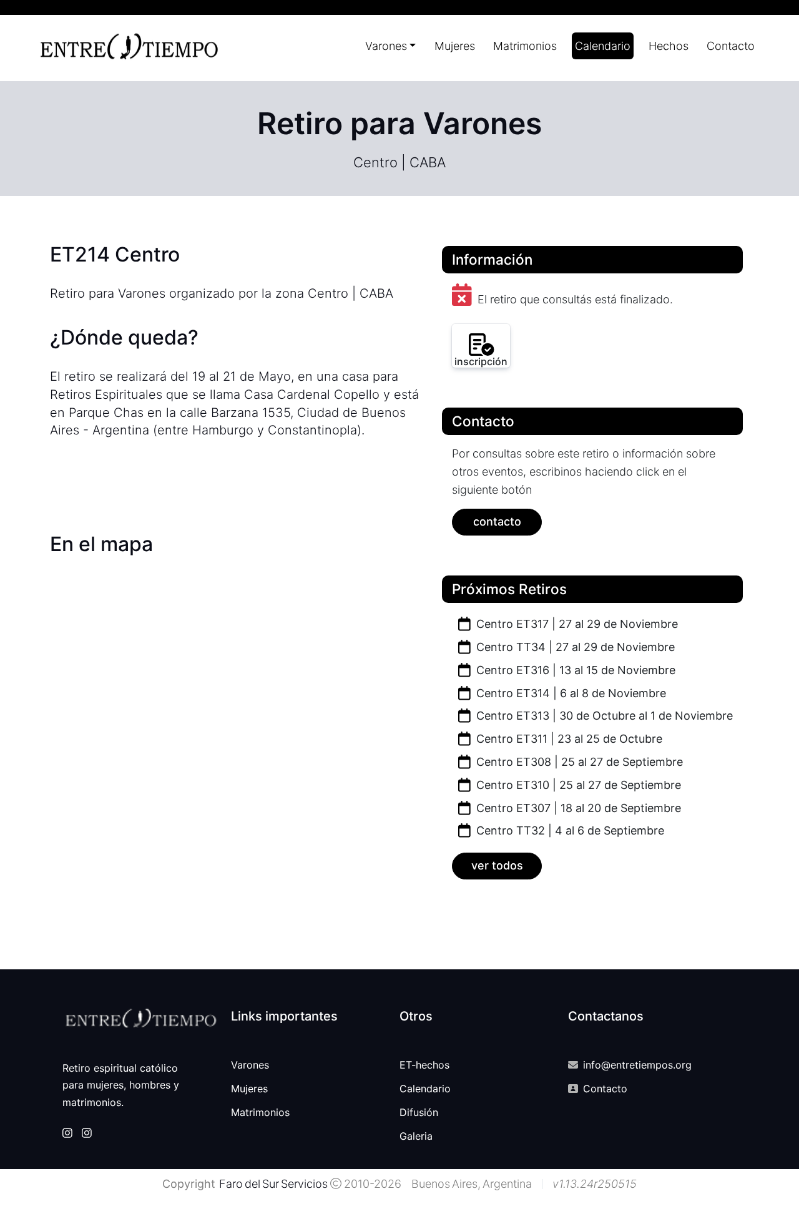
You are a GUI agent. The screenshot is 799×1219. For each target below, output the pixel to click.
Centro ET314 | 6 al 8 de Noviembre (569, 693)
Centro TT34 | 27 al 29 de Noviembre (574, 647)
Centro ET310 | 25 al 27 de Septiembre (577, 784)
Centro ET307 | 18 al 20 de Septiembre (577, 808)
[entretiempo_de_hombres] (87, 1132)
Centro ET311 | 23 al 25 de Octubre (567, 738)
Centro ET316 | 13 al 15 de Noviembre (574, 670)
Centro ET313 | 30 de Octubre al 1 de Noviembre (603, 715)
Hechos (669, 45)
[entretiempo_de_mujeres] (67, 1132)
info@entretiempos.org (637, 1065)
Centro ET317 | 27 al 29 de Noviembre (575, 623)
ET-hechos (424, 1065)
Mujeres (454, 45)
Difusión (419, 1112)
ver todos (497, 865)
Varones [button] (386, 45)
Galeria (416, 1136)
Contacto (731, 45)
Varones (250, 1065)
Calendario (602, 45)
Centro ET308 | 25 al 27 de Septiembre (578, 761)
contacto (497, 521)
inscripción (480, 361)
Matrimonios (525, 45)
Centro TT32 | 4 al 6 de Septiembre (568, 830)
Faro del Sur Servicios (272, 1183)
